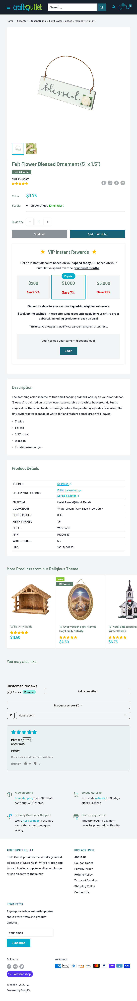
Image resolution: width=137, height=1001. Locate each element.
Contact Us (81, 892)
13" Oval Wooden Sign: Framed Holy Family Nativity (77, 629)
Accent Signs (38, 20)
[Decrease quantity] (29, 221)
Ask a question (87, 691)
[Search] (101, 7)
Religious (63, 483)
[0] (127, 7)
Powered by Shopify (18, 990)
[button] (20, 183)
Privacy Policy (83, 868)
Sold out (39, 234)
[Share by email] (122, 183)
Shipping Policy (84, 886)
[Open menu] (8, 7)
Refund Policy (83, 874)
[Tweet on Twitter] (116, 183)
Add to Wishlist (97, 234)
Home (10, 20)
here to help (31, 820)
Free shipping (24, 798)
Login (68, 350)
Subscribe (18, 943)
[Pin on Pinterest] (110, 183)
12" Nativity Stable (21, 626)
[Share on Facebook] (103, 183)
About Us (80, 857)
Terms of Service (85, 880)
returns (100, 798)
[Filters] (11, 715)
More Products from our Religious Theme (42, 568)
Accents (22, 20)
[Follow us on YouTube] (15, 966)
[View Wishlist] (120, 7)
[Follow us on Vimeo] (21, 966)
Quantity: (18, 222)
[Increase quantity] (47, 221)
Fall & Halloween (67, 490)
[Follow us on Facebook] (9, 966)
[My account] (113, 7)
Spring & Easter (67, 495)
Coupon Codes (84, 863)
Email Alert (56, 205)
